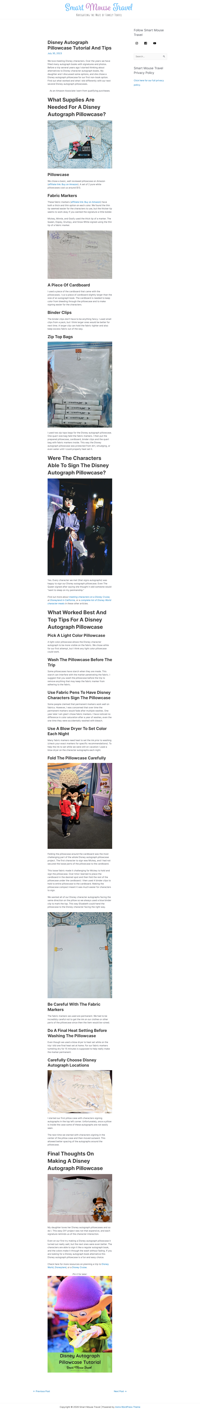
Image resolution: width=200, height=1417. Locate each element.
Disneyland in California (62, 600)
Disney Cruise (79, 1267)
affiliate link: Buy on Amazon (63, 184)
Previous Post (41, 1391)
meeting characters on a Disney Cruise (89, 597)
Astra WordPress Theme (127, 1407)
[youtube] (155, 43)
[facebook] (147, 43)
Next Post (120, 1391)
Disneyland (60, 1267)
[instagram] (138, 43)
